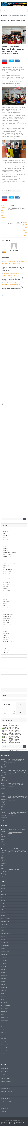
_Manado (5, 650)
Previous (11, 205)
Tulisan (4, 648)
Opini (4, 605)
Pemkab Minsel (6, 192)
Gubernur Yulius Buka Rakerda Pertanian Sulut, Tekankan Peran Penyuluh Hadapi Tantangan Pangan (17, 850)
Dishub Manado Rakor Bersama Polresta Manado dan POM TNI (15, 784)
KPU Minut (5, 582)
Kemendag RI (6, 571)
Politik (4, 631)
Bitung (4, 539)
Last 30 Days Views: (6, 1088)
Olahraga (5, 603)
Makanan (5, 588)
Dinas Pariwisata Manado (8, 552)
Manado (5, 590)
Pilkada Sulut (6, 624)
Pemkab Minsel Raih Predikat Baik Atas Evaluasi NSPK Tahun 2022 (17, 760)
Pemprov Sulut (6, 616)
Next (17, 222)
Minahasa (5, 593)
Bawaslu (5, 535)
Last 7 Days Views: (5, 1085)
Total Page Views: (5, 1101)
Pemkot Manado (7, 614)
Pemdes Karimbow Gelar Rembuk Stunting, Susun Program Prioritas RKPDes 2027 (12, 287)
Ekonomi (5, 558)
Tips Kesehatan (6, 641)
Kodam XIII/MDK (7, 575)
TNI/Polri (5, 644)
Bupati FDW (8, 190)
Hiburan (5, 561)
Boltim (4, 548)
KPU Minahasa (6, 580)
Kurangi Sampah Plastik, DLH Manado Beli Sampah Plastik (17, 813)
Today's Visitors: (5, 1075)
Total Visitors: (4, 1098)
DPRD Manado (6, 554)
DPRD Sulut (5, 556)
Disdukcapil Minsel (16, 190)
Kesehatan (5, 573)
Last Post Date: (4, 1111)
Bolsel (4, 546)
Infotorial (5, 565)
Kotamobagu (6, 578)
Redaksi (10, 1122)
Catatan (5, 550)
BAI (4, 533)
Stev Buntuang (9, 55)
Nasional (5, 601)
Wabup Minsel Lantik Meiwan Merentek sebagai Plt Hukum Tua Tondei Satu (16, 208)
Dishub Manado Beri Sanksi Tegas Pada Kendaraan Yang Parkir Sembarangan (17, 771)
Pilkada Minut (6, 622)
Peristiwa (5, 620)
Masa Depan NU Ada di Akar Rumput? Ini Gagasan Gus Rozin (17, 868)
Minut (4, 597)
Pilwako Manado (7, 627)
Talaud (4, 639)
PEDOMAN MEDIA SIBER (19, 1122)
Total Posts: (3, 1105)
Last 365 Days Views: (6, 1091)
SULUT (4, 637)
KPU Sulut (5, 584)
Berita (4, 537)
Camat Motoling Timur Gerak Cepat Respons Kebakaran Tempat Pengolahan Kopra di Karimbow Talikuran (13, 269)
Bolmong (5, 541)
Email (25, 57)
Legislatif (5, 586)
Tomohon (5, 646)
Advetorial (5, 529)
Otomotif (5, 610)
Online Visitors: (4, 1068)
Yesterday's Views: (5, 1078)
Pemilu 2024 (6, 612)
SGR (4, 635)
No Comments (5, 57)
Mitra (4, 599)
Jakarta (4, 567)
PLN (4, 629)
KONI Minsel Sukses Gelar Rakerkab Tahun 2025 (13, 224)
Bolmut (5, 544)
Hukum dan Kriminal (7, 563)
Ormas (4, 607)
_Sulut (4, 652)
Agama (4, 531)
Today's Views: (4, 1071)
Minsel (23, 55)
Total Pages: (4, 1108)
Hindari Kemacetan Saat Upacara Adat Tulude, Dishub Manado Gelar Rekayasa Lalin (17, 797)
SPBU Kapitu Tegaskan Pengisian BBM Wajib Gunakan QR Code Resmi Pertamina (13, 278)
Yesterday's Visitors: (5, 1081)
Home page (4, 1122)
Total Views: (3, 1095)
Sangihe (5, 633)
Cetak (20, 57)
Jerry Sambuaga (6, 569)
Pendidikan (5, 618)
